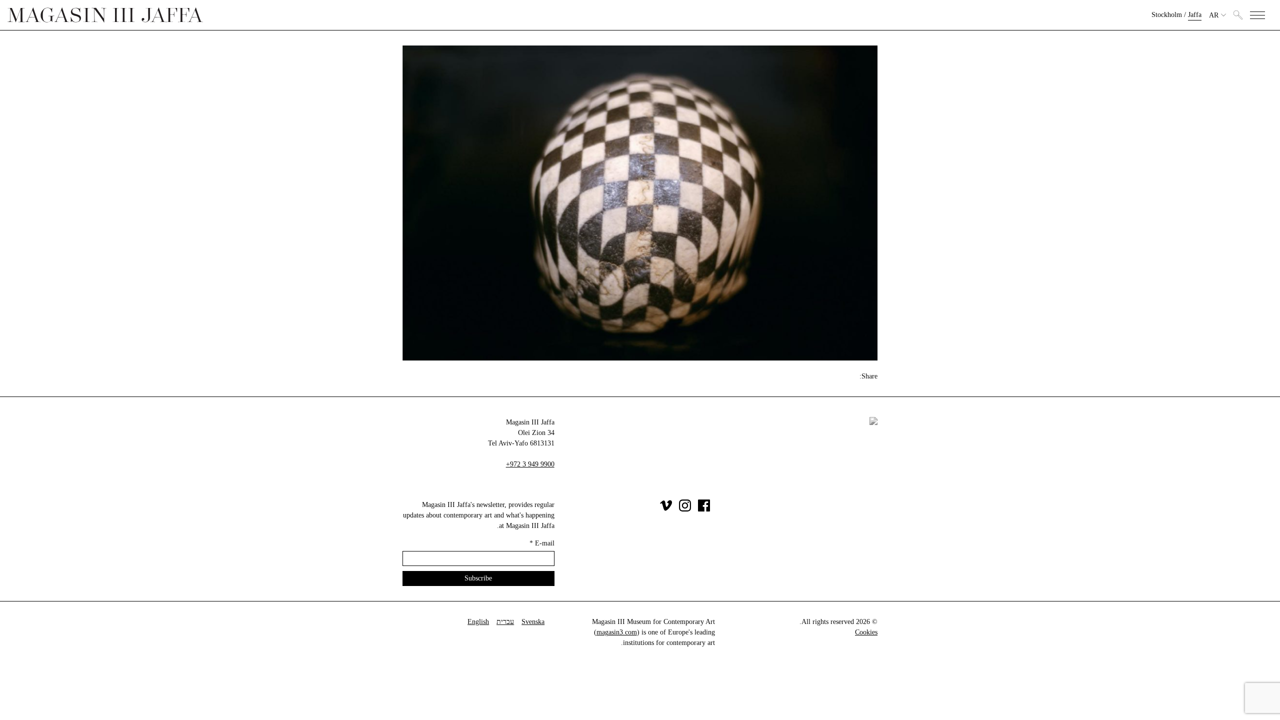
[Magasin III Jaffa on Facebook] (704, 509)
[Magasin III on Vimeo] (666, 509)
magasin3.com (616, 632)
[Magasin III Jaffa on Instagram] (685, 509)
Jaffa (1195, 14)
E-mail (542, 543)
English (478, 622)
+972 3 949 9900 (530, 464)
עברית (505, 622)
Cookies (866, 632)
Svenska (533, 622)
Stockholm (1167, 14)
